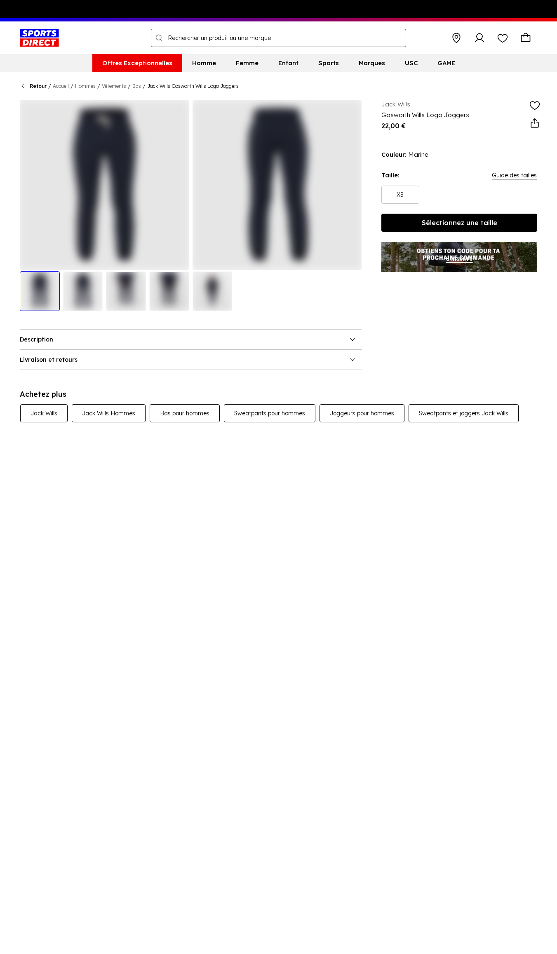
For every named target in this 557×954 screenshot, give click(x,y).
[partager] (535, 123)
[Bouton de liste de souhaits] (502, 37)
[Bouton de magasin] (456, 37)
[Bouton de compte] (479, 37)
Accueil (61, 86)
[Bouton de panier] (525, 37)
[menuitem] (137, 63)
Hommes (85, 86)
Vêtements (114, 86)
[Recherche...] (159, 38)
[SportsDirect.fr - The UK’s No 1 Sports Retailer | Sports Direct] (39, 38)
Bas (136, 86)
